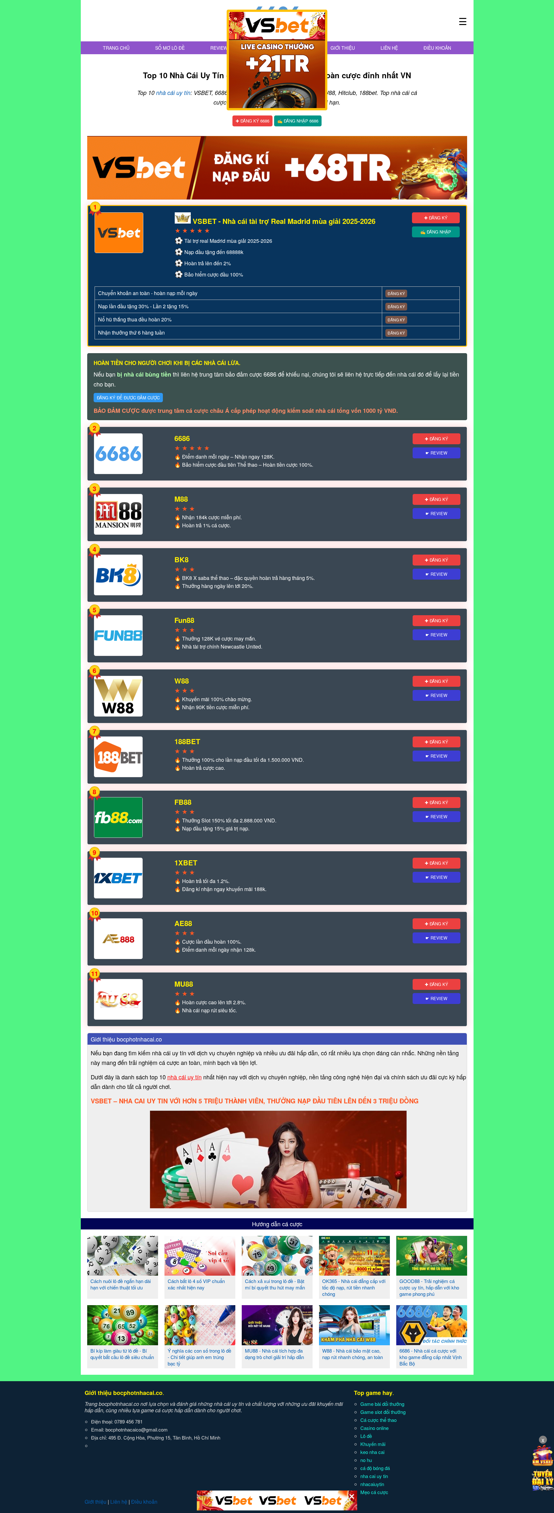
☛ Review (436, 453)
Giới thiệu (343, 48)
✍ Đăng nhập (435, 232)
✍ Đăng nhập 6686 (297, 121)
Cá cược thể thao (378, 1419)
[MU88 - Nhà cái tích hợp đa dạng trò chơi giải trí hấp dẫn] (277, 1343)
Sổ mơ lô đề (170, 48)
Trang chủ (116, 48)
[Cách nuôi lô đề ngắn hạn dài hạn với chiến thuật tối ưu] (122, 1273)
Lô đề (366, 1435)
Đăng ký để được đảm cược (128, 398)
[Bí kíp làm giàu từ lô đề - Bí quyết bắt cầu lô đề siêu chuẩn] (122, 1343)
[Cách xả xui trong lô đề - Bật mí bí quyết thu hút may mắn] (277, 1273)
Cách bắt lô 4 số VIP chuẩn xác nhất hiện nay (196, 1284)
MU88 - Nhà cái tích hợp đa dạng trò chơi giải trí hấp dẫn (274, 1353)
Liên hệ (389, 48)
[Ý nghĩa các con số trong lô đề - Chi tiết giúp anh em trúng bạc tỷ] (199, 1343)
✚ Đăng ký (436, 218)
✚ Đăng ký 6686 (252, 121)
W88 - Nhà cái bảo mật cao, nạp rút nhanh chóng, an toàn (352, 1353)
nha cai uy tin (374, 1476)
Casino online (374, 1427)
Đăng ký (396, 293)
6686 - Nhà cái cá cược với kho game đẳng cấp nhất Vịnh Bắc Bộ (430, 1357)
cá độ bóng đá (375, 1468)
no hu (366, 1460)
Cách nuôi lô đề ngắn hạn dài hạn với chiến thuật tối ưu (120, 1284)
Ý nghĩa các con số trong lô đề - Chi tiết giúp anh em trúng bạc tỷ (199, 1357)
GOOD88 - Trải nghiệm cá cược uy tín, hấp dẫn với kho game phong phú (429, 1287)
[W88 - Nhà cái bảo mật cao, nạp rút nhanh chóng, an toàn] (354, 1343)
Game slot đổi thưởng (383, 1411)
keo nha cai (372, 1452)
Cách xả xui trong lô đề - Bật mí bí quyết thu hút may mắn (275, 1284)
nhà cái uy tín (173, 93)
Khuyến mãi (372, 1444)
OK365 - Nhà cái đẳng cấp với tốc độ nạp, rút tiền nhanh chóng (353, 1287)
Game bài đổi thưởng (382, 1403)
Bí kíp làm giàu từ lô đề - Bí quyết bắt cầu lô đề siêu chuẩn (122, 1353)
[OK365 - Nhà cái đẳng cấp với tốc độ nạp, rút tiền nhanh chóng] (354, 1273)
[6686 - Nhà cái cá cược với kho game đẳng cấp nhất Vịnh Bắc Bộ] (431, 1343)
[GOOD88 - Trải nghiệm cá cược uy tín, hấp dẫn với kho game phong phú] (431, 1273)
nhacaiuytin (372, 1484)
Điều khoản (437, 48)
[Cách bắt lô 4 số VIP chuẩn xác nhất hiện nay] (199, 1273)
